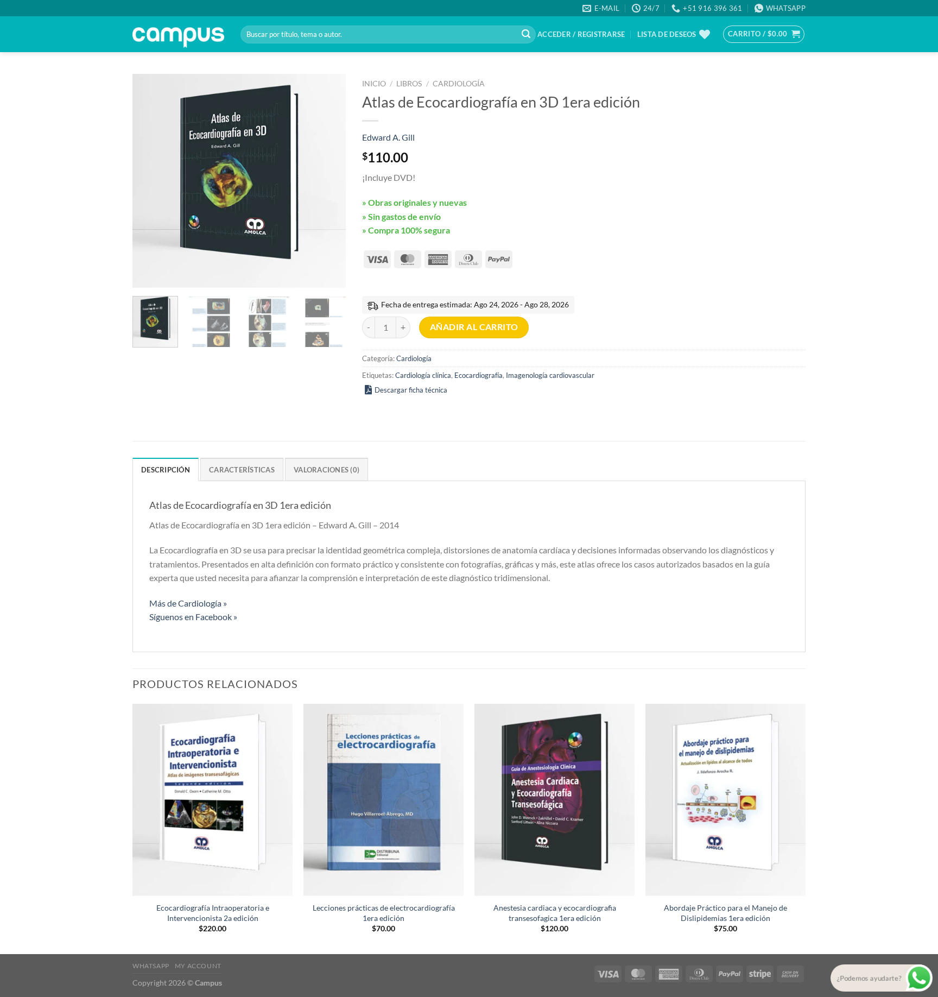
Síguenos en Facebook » (193, 616)
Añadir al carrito (474, 327)
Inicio (374, 83)
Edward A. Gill (388, 137)
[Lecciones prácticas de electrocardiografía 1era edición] (383, 800)
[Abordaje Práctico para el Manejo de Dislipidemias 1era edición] (725, 800)
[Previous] (150, 181)
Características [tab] (242, 469)
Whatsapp (150, 966)
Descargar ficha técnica (411, 390)
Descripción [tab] (165, 469)
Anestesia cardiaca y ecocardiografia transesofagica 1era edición (554, 913)
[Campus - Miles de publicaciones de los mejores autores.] (178, 34)
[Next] (328, 181)
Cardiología (459, 83)
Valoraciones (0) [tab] (326, 469)
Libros (409, 83)
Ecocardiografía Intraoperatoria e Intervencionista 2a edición (212, 913)
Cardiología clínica (423, 375)
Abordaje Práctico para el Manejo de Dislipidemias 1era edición (725, 913)
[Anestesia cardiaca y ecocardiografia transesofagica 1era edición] (554, 800)
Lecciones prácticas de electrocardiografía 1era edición (384, 913)
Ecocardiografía (478, 375)
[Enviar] (526, 35)
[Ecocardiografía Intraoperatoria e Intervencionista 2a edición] (212, 800)
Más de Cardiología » (188, 603)
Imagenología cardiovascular (550, 375)
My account (198, 966)
